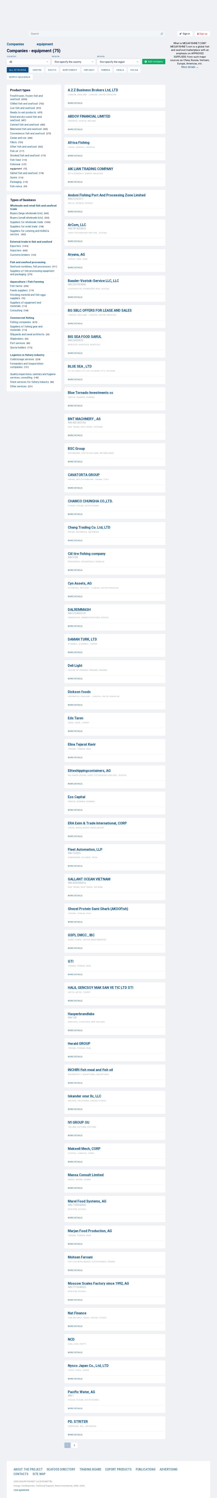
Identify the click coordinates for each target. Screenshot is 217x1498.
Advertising (168, 1469)
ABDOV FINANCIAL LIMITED (89, 116)
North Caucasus (19, 77)
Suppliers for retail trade (23, 226)
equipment (45, 44)
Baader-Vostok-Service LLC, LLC (93, 281)
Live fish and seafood (22, 108)
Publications (146, 1469)
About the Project (28, 1469)
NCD (71, 1339)
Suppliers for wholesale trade (26, 222)
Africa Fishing (79, 143)
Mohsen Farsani (80, 1257)
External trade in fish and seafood (31, 241)
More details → (190, 66)
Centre (37, 70)
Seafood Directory (61, 1469)
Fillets (13, 142)
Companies (15, 44)
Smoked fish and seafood (25, 155)
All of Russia (17, 70)
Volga (134, 70)
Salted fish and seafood (23, 173)
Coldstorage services (22, 359)
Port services (17, 343)
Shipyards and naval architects (27, 334)
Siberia (105, 70)
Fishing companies (20, 322)
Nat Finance (77, 1313)
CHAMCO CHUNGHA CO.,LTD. (90, 501)
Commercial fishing (22, 317)
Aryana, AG (76, 254)
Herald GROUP (79, 1044)
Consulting (16, 310)
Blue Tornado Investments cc (90, 393)
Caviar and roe (18, 137)
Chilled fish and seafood (24, 103)
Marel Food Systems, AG (87, 1201)
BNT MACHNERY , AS (84, 419)
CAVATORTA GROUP (84, 475)
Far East (89, 70)
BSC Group (76, 449)
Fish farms (16, 285)
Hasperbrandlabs (81, 1014)
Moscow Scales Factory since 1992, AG (98, 1283)
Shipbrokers (16, 338)
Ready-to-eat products (23, 112)
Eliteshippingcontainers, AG (89, 771)
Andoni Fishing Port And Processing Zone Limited (106, 195)
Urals (120, 70)
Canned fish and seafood (24, 124)
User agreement (21, 1490)
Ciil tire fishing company (86, 554)
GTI (70, 961)
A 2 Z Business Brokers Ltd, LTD (93, 90)
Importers (15, 250)
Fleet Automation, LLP (85, 849)
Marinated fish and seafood (26, 129)
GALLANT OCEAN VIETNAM (89, 879)
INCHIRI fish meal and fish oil (90, 1070)
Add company (155, 61)
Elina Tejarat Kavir (82, 744)
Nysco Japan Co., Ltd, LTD (88, 1366)
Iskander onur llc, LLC (84, 1096)
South (52, 70)
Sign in (186, 33)
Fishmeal (15, 164)
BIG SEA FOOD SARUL (85, 337)
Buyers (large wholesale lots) (26, 213)
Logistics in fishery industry (27, 354)
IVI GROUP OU (78, 1122)
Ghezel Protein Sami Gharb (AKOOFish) (98, 909)
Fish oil (14, 151)
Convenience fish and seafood (27, 133)
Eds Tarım (75, 718)
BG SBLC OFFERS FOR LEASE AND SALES (100, 310)
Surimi (13, 177)
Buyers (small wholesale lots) (26, 217)
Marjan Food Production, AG (90, 1231)
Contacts (21, 1474)
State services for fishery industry (29, 381)
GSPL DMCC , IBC (81, 935)
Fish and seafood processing (27, 262)
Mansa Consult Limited (86, 1175)
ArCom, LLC (77, 225)
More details (75, 103)
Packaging (16, 181)
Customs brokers (20, 254)
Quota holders (18, 347)
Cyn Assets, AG (80, 583)
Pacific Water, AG (81, 1392)
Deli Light (75, 666)
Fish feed (15, 159)
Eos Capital (76, 797)
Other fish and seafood (23, 146)
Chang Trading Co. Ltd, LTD (89, 527)
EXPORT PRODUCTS (118, 1469)
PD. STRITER (78, 1422)
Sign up (203, 33)
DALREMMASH (79, 610)
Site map (39, 1474)
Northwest (70, 70)
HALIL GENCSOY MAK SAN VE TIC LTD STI (100, 988)
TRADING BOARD (90, 1469)
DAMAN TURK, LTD (82, 639)
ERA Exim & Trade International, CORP (97, 823)
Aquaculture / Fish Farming (27, 281)
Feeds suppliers (19, 290)
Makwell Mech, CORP (84, 1149)
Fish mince (16, 186)
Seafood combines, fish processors (30, 266)
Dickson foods (79, 692)
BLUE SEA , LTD (80, 366)
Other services (18, 386)
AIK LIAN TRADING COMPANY (90, 169)
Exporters (15, 245)
